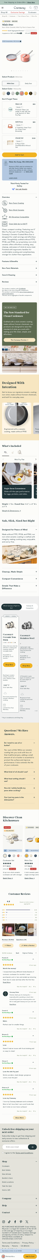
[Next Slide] (35, 929)
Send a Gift (6, 1190)
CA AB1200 (22, 288)
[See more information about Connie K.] (34, 1012)
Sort (18, 953)
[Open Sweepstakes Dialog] (20, 41)
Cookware (12, 16)
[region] (19, 929)
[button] (19, 910)
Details (19, 107)
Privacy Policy (28, 1243)
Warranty (5, 1246)
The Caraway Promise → (19, 340)
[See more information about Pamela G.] (34, 959)
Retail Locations (8, 1182)
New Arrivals (6, 1174)
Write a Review (30, 945)
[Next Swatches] (21, 856)
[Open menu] (2, 7)
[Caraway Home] (19, 8)
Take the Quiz (7, 1186)
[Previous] (3, 459)
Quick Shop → (8, 878)
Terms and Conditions (24, 1153)
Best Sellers (6, 1170)
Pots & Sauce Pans (23, 16)
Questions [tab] (21, 940)
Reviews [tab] (8, 940)
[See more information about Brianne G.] (34, 1035)
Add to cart (30, 1256)
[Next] (36, 459)
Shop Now (9, 665)
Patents (15, 1246)
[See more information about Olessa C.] (34, 1062)
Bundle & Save (7, 1178)
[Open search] (30, 7)
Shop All (4, 16)
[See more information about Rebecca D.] (34, 1089)
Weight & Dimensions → (11, 511)
